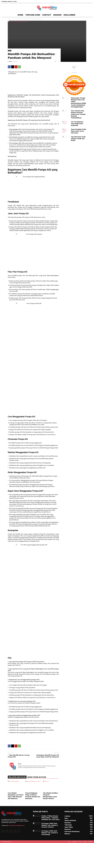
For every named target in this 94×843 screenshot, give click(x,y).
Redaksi (57, 15)
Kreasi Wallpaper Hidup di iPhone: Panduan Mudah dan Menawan (32, 795)
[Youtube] (91, 1)
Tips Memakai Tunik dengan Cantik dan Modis (78, 138)
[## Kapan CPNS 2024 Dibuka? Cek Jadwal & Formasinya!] (36, 832)
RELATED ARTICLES (17, 777)
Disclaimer (69, 15)
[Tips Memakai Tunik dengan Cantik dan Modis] (66, 138)
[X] (86, 1)
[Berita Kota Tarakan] (47, 8)
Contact (46, 15)
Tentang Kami (32, 15)
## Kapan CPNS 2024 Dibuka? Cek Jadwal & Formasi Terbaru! (49, 825)
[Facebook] (82, 1)
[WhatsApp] (19, 66)
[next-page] (11, 802)
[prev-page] (9, 802)
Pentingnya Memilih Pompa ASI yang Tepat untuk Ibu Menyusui (47, 756)
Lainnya (13, 18)
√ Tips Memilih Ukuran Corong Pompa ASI (18, 756)
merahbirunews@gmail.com (17, 825)
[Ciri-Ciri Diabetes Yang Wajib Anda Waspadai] (65, 123)
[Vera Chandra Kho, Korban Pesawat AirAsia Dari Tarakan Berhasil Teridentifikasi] (65, 112)
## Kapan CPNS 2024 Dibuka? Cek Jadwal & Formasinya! (49, 832)
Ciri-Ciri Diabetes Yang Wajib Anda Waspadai (77, 123)
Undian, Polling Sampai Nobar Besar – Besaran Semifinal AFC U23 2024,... (51, 817)
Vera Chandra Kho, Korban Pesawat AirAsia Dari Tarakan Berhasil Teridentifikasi (78, 114)
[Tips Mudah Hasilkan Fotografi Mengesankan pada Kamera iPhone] (51, 786)
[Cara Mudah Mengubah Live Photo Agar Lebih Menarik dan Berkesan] (16, 786)
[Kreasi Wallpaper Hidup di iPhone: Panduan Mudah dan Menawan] (33, 786)
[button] (91, 15)
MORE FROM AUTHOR (36, 777)
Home (20, 15)
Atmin (10, 61)
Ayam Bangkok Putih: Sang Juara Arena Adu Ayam (78, 131)
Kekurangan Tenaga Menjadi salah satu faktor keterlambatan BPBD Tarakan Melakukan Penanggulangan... (78, 102)
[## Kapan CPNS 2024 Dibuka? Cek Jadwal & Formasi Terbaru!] (36, 825)
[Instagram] (84, 1)
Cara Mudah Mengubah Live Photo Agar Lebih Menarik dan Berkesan (15, 795)
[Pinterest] (16, 66)
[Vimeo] (89, 1)
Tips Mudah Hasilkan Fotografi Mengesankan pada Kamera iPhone (50, 795)
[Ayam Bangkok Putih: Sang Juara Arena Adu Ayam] (65, 131)
